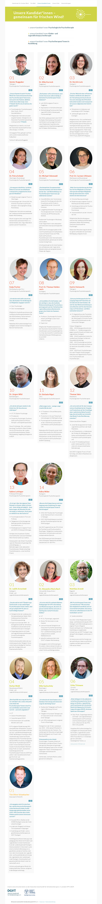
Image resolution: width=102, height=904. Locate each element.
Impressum (42, 901)
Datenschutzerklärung (50, 901)
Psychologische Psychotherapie (52, 27)
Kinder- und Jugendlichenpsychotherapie (43, 34)
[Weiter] (31, 90)
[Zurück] (29, 90)
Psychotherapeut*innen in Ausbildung (48, 42)
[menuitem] (20, 3)
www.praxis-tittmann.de (78, 744)
